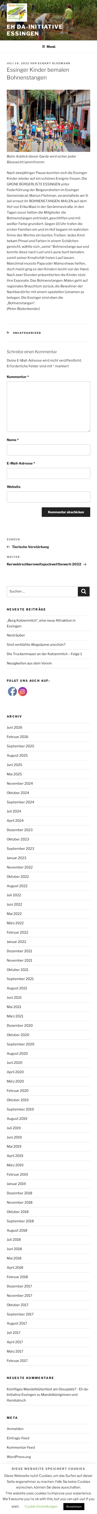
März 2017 (15, 1351)
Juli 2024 (14, 811)
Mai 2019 (14, 1146)
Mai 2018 (14, 1258)
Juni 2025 (14, 765)
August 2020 (17, 1054)
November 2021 (19, 960)
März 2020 (15, 1081)
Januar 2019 (16, 1184)
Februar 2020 (17, 1091)
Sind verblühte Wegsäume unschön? (36, 645)
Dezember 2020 (20, 1026)
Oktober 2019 (18, 1100)
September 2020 (20, 1044)
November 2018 (19, 1202)
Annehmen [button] (74, 1506)
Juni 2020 (14, 1063)
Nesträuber (16, 635)
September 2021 (20, 979)
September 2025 (20, 746)
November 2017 (19, 1296)
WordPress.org (19, 1457)
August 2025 (17, 755)
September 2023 (20, 849)
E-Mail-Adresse (21, 463)
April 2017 (15, 1342)
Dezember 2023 (20, 830)
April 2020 (15, 1072)
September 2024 (20, 802)
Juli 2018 (14, 1240)
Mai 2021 (14, 1007)
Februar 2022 (17, 932)
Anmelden (15, 1429)
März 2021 (15, 1016)
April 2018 (15, 1268)
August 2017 (17, 1323)
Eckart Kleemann (54, 63)
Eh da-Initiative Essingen (35, 30)
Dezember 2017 (19, 1286)
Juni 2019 (14, 1137)
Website (14, 487)
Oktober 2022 (18, 877)
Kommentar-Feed (21, 1447)
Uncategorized (27, 332)
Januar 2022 (16, 942)
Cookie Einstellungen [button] (41, 1506)
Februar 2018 (17, 1277)
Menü (51, 47)
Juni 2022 (14, 904)
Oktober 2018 (18, 1212)
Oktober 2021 (17, 970)
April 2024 (15, 821)
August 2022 (17, 886)
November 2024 (20, 783)
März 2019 (15, 1165)
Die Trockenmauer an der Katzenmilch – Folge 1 (44, 654)
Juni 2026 (14, 727)
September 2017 (20, 1314)
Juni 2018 (14, 1249)
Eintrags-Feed (18, 1438)
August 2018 (17, 1230)
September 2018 (20, 1221)
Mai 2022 (14, 914)
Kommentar (18, 377)
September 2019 (20, 1109)
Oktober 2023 (18, 839)
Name (13, 440)
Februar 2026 (17, 737)
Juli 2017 (14, 1333)
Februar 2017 (17, 1361)
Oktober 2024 (18, 793)
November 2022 (20, 867)
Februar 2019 (17, 1174)
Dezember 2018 (19, 1193)
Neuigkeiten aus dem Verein (29, 663)
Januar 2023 (16, 858)
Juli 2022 (14, 895)
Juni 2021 (14, 998)
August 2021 (17, 988)
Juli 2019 (14, 1128)
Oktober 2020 (18, 1035)
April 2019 (15, 1156)
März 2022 (15, 923)
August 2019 (17, 1119)
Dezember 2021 (19, 951)
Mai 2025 (14, 774)
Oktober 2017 (17, 1305)
